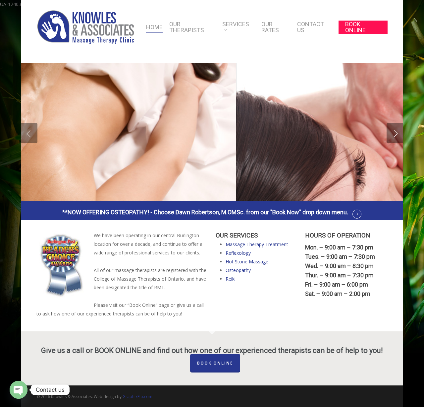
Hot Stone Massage (247, 261)
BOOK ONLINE (215, 363)
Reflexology (238, 253)
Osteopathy (238, 270)
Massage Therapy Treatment (257, 244)
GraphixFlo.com (137, 396)
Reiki (231, 279)
